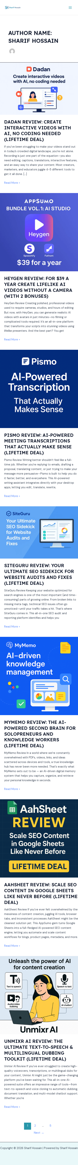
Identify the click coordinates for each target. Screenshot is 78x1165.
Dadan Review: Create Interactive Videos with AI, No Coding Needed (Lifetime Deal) (37, 130)
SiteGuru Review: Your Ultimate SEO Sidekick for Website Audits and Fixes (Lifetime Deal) (39, 574)
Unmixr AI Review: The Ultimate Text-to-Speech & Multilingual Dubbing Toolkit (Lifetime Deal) (38, 1049)
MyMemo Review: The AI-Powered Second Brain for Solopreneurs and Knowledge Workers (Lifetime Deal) (40, 733)
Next (39, 1133)
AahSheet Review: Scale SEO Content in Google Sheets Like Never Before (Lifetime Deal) (41, 893)
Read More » (12, 183)
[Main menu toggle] (70, 8)
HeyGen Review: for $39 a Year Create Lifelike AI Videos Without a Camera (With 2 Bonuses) (38, 287)
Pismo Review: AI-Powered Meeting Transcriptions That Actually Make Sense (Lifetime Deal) (38, 443)
